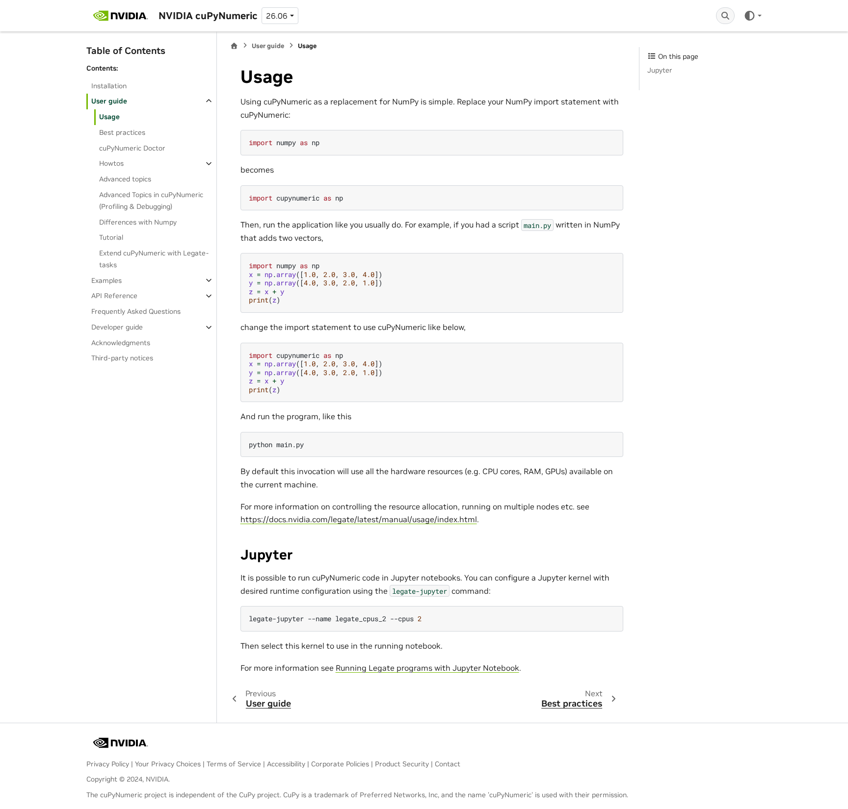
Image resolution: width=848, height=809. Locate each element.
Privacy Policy (107, 763)
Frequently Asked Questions (136, 311)
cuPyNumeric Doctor (132, 148)
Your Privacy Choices (168, 763)
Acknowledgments (120, 342)
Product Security (402, 763)
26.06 (277, 16)
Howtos (111, 163)
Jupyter (659, 70)
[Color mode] (752, 15)
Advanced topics (125, 179)
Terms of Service (234, 763)
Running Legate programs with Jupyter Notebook (427, 668)
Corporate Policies (340, 763)
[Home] (234, 46)
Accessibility (286, 763)
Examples (106, 280)
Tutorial (111, 237)
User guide (109, 101)
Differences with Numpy (138, 221)
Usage (109, 116)
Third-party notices (122, 358)
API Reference (114, 295)
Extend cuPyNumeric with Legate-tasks (154, 259)
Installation (109, 85)
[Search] (725, 15)
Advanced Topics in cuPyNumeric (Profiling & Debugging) (151, 200)
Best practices (122, 132)
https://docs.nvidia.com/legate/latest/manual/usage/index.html (358, 519)
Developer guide (117, 327)
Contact (447, 763)
